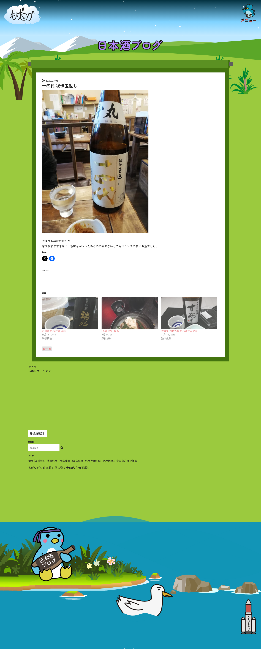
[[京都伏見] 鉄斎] (130, 313)
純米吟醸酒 (93, 460)
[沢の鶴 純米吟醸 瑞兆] (70, 313)
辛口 (121, 460)
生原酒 (68, 460)
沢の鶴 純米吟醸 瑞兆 (54, 331)
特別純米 (54, 460)
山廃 (32, 460)
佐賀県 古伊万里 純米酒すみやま (179, 331)
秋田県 (47, 349)
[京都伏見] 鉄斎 (110, 331)
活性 (42, 460)
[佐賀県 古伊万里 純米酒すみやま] (189, 313)
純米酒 (109, 460)
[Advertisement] (130, 398)
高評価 (133, 460)
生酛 (80, 460)
